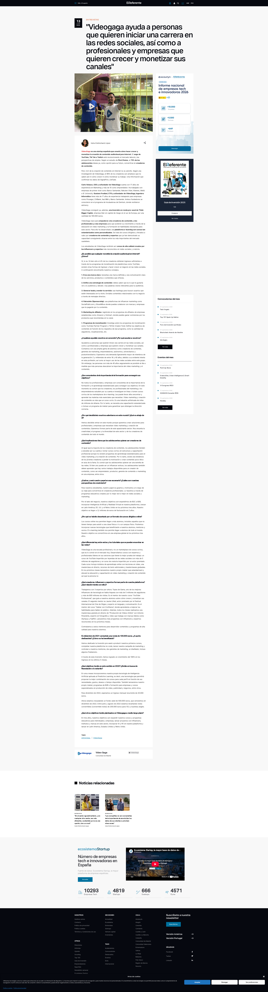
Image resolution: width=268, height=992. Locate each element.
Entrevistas (109, 925)
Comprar (175, 213)
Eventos (108, 957)
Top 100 (77, 957)
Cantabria (139, 928)
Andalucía (139, 919)
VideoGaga (97, 738)
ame (187, 3)
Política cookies (7, 988)
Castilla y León (141, 932)
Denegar (224, 982)
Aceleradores (109, 948)
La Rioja (138, 954)
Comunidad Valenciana (143, 944)
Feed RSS (78, 967)
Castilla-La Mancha (142, 935)
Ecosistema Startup (81, 973)
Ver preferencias (252, 982)
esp (183, 3)
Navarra (138, 966)
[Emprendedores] (174, 3)
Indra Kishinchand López (100, 143)
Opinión (77, 951)
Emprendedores (80, 964)
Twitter (168, 956)
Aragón (138, 922)
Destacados (109, 954)
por (192, 3)
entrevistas (86, 738)
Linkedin (169, 960)
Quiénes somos (80, 919)
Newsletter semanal (81, 970)
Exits (106, 961)
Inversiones (109, 935)
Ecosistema (109, 922)
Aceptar (197, 982)
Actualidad (108, 919)
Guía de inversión (80, 961)
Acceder (85, 879)
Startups (108, 928)
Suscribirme (173, 924)
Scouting (78, 954)
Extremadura (140, 947)
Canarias (139, 925)
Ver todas (174, 218)
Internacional (109, 964)
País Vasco (139, 960)
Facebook (169, 952)
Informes (78, 948)
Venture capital (110, 932)
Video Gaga (101, 752)
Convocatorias (110, 951)
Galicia (138, 950)
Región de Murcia (142, 963)
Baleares (138, 957)
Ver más (165, 347)
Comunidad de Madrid (143, 941)
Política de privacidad (20, 988)
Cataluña (139, 938)
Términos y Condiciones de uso (85, 932)
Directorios (78, 945)
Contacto (78, 922)
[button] (264, 976)
